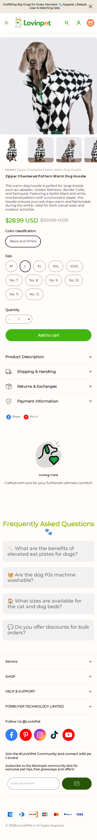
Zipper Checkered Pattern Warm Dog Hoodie (49, 170)
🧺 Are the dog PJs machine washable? (42, 577)
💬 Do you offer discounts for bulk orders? (48, 630)
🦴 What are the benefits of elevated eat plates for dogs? (43, 551)
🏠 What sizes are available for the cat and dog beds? (44, 604)
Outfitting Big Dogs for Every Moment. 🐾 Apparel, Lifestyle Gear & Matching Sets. (45, 6)
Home (9, 170)
